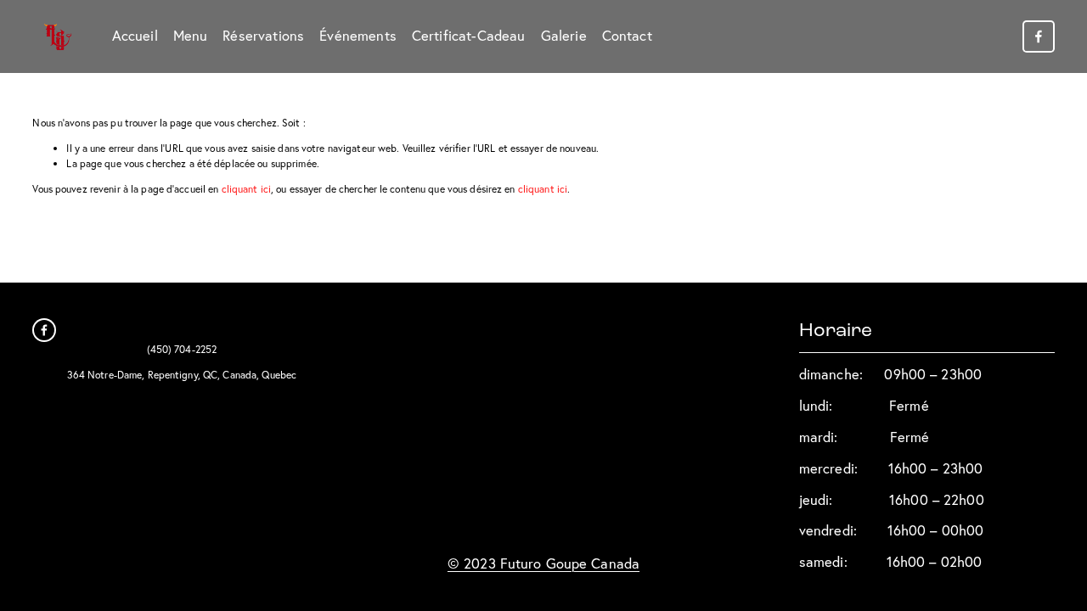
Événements (358, 35)
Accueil (135, 35)
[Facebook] (1038, 36)
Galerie (564, 35)
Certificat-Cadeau (469, 35)
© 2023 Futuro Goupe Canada (543, 563)
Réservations (263, 35)
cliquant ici (246, 188)
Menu (190, 35)
